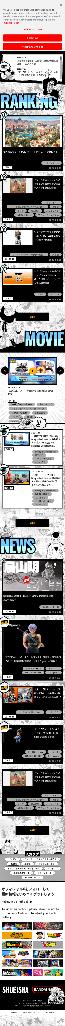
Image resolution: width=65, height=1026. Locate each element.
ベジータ (54, 751)
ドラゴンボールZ (33, 668)
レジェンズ (45, 404)
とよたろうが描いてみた (30, 712)
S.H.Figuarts (53, 672)
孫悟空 (55, 206)
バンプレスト (52, 210)
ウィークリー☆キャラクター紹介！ (29, 254)
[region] (32, 67)
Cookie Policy (11, 22)
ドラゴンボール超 (43, 458)
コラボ (40, 294)
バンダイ (12, 859)
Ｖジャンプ (40, 504)
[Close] (61, 4)
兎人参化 (35, 210)
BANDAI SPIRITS (24, 214)
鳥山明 (55, 254)
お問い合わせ (49, 1012)
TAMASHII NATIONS (33, 672)
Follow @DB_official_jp (17, 901)
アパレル (54, 294)
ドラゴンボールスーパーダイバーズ (24, 868)
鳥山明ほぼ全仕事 (50, 607)
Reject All (32, 37)
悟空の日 (39, 455)
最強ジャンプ (45, 412)
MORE (33, 317)
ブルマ (21, 210)
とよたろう (40, 461)
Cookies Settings (32, 29)
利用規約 (14, 1012)
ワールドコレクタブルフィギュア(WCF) (27, 206)
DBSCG (15, 417)
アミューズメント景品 (48, 214)
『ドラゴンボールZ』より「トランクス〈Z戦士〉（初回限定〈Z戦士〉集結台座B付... (37, 73)
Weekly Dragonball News (22, 404)
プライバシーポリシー (30, 1012)
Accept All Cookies (32, 46)
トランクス (53, 668)
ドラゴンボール (51, 163)
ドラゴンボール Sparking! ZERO (25, 408)
